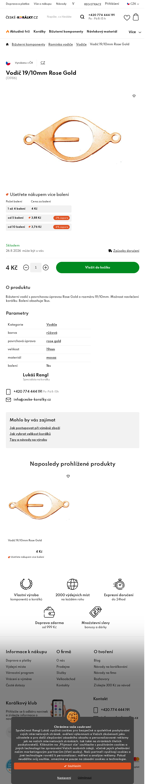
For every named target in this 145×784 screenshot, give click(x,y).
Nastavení (64, 778)
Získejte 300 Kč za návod (112, 685)
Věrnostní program (20, 673)
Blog (97, 660)
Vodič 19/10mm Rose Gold (25, 540)
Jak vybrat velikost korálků (30, 434)
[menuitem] (18, 31)
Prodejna (63, 667)
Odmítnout (85, 777)
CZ (43, 63)
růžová (51, 333)
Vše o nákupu (43, 4)
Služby (61, 673)
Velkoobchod (65, 679)
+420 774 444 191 (102, 15)
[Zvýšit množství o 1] (46, 267)
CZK (133, 4)
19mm (50, 349)
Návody (61, 4)
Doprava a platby (18, 660)
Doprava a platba (17, 4)
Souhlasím (74, 766)
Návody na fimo (105, 673)
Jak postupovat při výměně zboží (35, 428)
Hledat (82, 17)
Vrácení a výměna (19, 679)
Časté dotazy (15, 685)
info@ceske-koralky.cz (32, 399)
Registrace (92, 4)
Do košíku (102, 267)
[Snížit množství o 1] (26, 267)
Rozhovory (101, 679)
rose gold (53, 341)
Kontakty (62, 685)
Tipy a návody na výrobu (28, 440)
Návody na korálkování (110, 667)
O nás (60, 660)
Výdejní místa (16, 667)
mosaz (51, 357)
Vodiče (51, 324)
